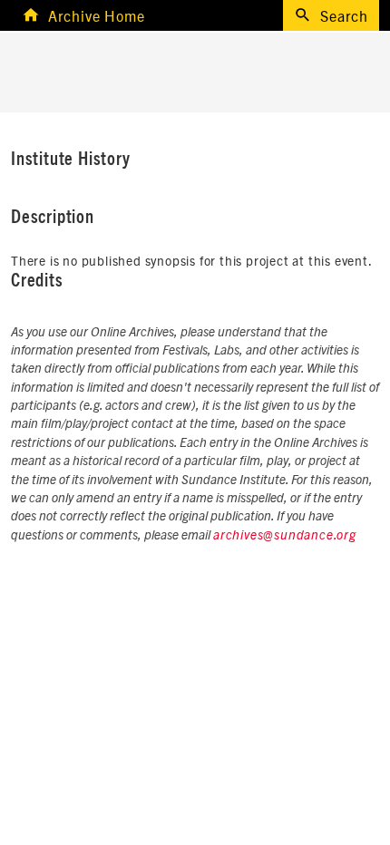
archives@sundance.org (284, 535)
